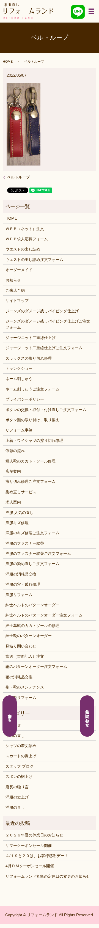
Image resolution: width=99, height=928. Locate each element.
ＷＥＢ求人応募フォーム (27, 239)
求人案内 (13, 502)
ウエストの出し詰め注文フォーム (34, 259)
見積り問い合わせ (21, 646)
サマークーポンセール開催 (29, 845)
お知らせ (13, 280)
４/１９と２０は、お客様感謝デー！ (37, 855)
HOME (8, 62)
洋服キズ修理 (17, 523)
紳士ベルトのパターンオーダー (32, 605)
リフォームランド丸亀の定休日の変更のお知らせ (48, 876)
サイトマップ (17, 300)
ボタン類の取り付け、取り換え (32, 420)
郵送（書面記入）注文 (25, 656)
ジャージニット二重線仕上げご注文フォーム (44, 348)
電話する (10, 716)
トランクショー (19, 368)
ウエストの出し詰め (23, 249)
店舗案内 (13, 471)
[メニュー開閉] (91, 11)
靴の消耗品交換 (19, 677)
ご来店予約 (15, 290)
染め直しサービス (21, 492)
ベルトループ (18, 177)
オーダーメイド (19, 270)
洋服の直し (15, 807)
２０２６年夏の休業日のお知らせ (34, 835)
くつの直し (15, 735)
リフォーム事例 (19, 430)
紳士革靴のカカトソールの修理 (32, 625)
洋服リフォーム (19, 595)
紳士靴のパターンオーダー (29, 636)
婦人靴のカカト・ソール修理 (31, 461)
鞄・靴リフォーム (21, 697)
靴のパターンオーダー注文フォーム (36, 666)
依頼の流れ (15, 450)
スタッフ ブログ (20, 766)
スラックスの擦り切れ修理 (29, 358)
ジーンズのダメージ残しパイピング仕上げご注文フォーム (48, 324)
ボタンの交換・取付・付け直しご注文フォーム (46, 409)
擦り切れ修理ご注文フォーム (31, 481)
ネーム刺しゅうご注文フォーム (32, 389)
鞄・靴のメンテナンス (25, 687)
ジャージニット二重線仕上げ (31, 337)
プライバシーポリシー (25, 399)
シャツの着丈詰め (21, 745)
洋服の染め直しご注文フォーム (32, 563)
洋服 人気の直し (20, 512)
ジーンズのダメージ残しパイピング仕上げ (42, 311)
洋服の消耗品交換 (21, 574)
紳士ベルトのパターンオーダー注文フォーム (44, 615)
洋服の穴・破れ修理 (23, 584)
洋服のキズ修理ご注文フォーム (32, 533)
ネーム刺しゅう (19, 378)
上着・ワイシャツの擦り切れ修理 (34, 440)
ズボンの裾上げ (19, 776)
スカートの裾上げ (21, 756)
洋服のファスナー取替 (25, 543)
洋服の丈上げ (17, 797)
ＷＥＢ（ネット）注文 (25, 229)
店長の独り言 (17, 787)
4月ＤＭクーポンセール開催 (30, 866)
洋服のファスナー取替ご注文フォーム (38, 553)
